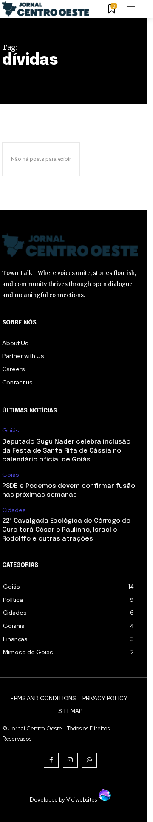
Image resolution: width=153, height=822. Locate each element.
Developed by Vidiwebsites (64, 799)
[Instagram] (70, 760)
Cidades (14, 510)
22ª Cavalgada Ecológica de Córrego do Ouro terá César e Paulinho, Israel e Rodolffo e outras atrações (66, 530)
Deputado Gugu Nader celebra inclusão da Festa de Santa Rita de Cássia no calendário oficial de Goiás (66, 450)
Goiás (10, 430)
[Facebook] (51, 760)
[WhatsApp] (89, 760)
